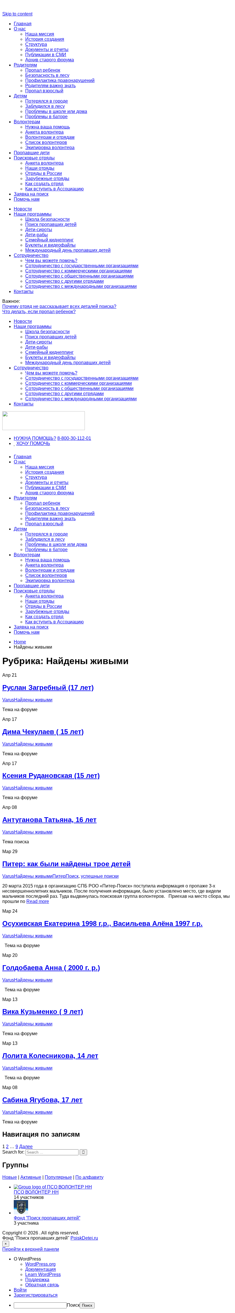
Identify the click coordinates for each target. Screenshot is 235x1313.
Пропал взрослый (44, 90)
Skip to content (17, 13)
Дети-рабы (36, 234)
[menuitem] (123, 1259)
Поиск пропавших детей (51, 224)
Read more (37, 901)
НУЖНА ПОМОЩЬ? (35, 438)
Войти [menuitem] (20, 1289)
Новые (9, 1177)
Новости (23, 208)
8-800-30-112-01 (74, 438)
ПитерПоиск (65, 876)
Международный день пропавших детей (68, 250)
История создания (44, 39)
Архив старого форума (49, 59)
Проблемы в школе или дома (56, 111)
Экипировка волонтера (50, 147)
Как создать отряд (44, 183)
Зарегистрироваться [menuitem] (36, 1295)
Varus (8, 699)
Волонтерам (27, 121)
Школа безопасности (47, 219)
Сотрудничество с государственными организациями (81, 265)
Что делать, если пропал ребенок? (39, 311)
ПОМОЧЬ (40, 443)
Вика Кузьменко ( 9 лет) (42, 1011)
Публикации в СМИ (45, 54)
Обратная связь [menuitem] (42, 1284)
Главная (23, 23)
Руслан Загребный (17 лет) (48, 687)
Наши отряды (39, 168)
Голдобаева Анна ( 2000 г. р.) (51, 967)
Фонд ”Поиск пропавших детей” (47, 1218)
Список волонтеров (46, 142)
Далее (26, 1146)
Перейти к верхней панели (30, 1249)
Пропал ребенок (42, 70)
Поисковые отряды (34, 157)
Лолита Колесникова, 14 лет (50, 1056)
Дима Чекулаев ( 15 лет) (43, 731)
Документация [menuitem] (40, 1269)
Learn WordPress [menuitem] (43, 1274)
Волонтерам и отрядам (50, 137)
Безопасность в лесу (47, 75)
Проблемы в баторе (46, 116)
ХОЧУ (23, 443)
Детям (20, 95)
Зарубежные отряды (47, 178)
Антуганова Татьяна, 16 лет (49, 820)
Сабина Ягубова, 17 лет (42, 1100)
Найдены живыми (33, 699)
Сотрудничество (31, 255)
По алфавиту (89, 1177)
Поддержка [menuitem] (37, 1279)
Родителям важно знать (50, 85)
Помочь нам (27, 199)
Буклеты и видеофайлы (50, 245)
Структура (36, 44)
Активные (30, 1177)
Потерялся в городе (46, 101)
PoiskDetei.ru (84, 1238)
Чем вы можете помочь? (51, 260)
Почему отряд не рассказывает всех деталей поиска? (59, 306)
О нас (20, 28)
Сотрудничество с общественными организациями (79, 276)
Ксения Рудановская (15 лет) (51, 775)
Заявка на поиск (31, 194)
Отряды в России (43, 173)
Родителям (25, 65)
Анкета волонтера (44, 132)
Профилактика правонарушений (60, 80)
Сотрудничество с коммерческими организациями (78, 270)
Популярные (58, 1177)
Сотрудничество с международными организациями (81, 286)
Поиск (73, 1305)
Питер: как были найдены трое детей (66, 864)
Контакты (24, 291)
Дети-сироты (38, 229)
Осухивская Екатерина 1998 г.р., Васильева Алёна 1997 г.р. (102, 923)
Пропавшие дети (32, 152)
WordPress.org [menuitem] (40, 1264)
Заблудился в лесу (45, 106)
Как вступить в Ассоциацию (54, 188)
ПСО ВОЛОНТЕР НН (36, 1192)
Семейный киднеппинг (49, 239)
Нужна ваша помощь (47, 126)
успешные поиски (100, 876)
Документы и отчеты (46, 49)
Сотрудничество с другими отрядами (64, 281)
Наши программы (33, 214)
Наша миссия (39, 34)
